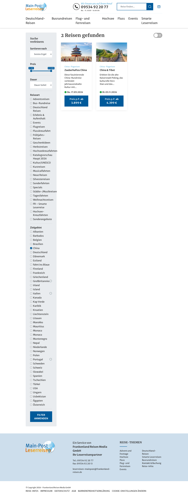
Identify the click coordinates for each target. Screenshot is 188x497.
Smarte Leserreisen (149, 21)
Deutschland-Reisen (35, 21)
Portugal (38, 359)
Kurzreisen (39, 166)
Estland (37, 260)
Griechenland (40, 277)
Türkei (36, 384)
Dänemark (39, 256)
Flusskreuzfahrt (42, 130)
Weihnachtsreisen (42, 199)
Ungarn (37, 392)
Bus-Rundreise (41, 103)
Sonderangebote (42, 219)
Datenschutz (62, 491)
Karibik (37, 305)
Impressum (46, 491)
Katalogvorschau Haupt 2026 (42, 157)
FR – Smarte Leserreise (40, 205)
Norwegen (39, 351)
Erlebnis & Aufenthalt (39, 116)
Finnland (38, 268)
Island (36, 289)
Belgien (37, 239)
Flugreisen (39, 126)
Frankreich (39, 272)
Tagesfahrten (40, 195)
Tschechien (39, 380)
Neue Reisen (40, 175)
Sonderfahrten (41, 183)
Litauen (37, 318)
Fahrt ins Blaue (41, 264)
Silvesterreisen (41, 179)
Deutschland (40, 252)
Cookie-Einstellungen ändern (129, 491)
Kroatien (38, 309)
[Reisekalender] (159, 6)
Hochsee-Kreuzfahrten (40, 213)
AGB (74, 491)
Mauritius (38, 326)
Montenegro (40, 338)
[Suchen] (149, 6)
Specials (37, 187)
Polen (36, 355)
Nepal (36, 342)
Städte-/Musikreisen (42, 191)
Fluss (121, 18)
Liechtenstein (40, 314)
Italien (36, 293)
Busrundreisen (62, 18)
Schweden (39, 363)
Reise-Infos (147, 466)
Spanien (37, 375)
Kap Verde (39, 301)
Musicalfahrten (41, 170)
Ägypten (38, 400)
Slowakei (38, 371)
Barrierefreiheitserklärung (94, 491)
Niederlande (40, 347)
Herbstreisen (40, 146)
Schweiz (37, 367)
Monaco (37, 330)
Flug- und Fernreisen (83, 21)
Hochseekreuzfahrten (42, 150)
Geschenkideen (41, 142)
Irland (36, 285)
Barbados (38, 235)
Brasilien (38, 244)
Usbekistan (39, 396)
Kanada (37, 297)
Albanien (38, 231)
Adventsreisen (41, 99)
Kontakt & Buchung (151, 463)
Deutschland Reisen (40, 109)
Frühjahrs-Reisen (39, 136)
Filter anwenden (41, 416)
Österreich (39, 404)
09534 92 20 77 (94, 7)
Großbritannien (41, 281)
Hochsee (108, 18)
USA (35, 388)
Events (133, 18)
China (36, 248)
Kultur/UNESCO (42, 162)
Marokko (38, 322)
